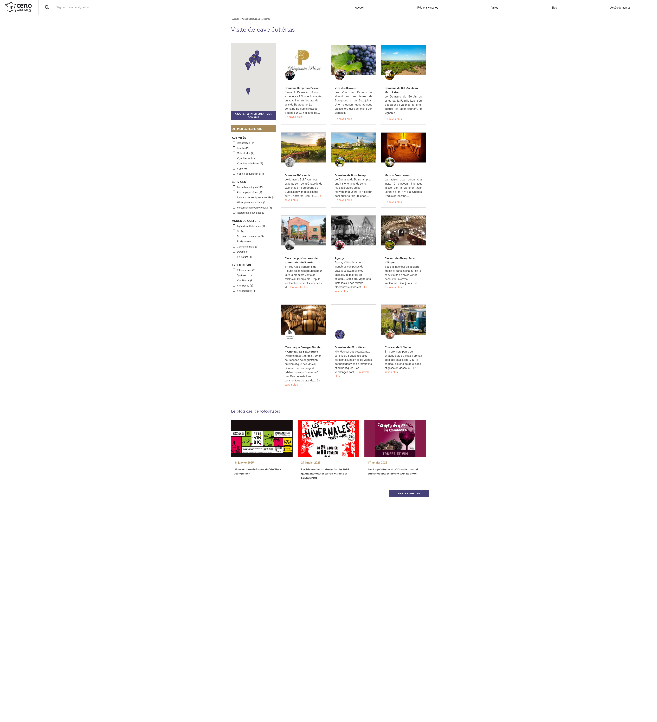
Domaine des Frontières (350, 347)
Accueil (359, 7)
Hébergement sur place (251, 202)
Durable (243, 251)
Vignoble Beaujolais (250, 18)
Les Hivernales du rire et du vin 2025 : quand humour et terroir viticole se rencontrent (326, 473)
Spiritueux (244, 275)
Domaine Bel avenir (297, 175)
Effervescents (246, 270)
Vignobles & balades (250, 163)
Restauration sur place (251, 212)
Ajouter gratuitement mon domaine (253, 115)
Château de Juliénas (398, 347)
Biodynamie (245, 241)
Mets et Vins (245, 153)
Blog (554, 7)
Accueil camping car (250, 187)
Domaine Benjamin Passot (302, 88)
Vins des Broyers (345, 88)
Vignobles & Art (247, 158)
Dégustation (246, 143)
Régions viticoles (427, 7)
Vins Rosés (245, 285)
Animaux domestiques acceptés (256, 197)
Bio (240, 231)
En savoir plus (293, 117)
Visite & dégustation (250, 173)
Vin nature (244, 257)
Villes (494, 7)
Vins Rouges (246, 290)
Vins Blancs (245, 280)
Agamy (339, 258)
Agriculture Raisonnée (251, 226)
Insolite (243, 148)
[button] (251, 61)
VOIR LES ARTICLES (408, 493)
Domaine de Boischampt (351, 175)
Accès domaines (620, 7)
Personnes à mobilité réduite (254, 207)
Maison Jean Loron (397, 175)
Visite (242, 168)
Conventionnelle (247, 246)
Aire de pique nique (249, 192)
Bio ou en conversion (250, 236)
